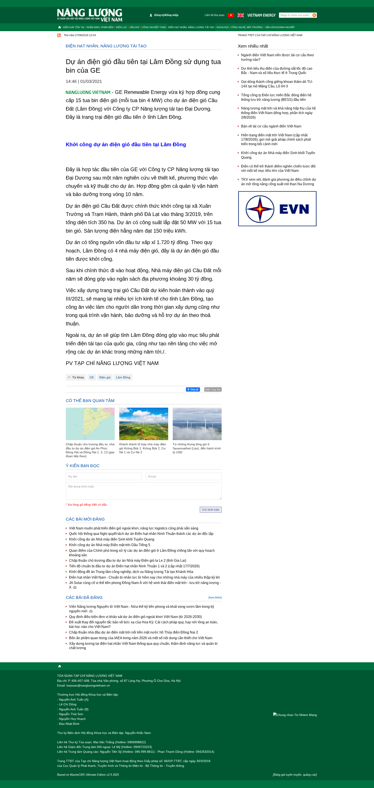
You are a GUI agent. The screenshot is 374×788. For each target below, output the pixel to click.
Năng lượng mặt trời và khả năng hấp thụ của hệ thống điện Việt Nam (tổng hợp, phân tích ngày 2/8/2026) (278, 112)
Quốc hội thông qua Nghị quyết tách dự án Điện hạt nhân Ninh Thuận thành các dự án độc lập (141, 534)
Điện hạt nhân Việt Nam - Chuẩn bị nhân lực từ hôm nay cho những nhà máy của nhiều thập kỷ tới (144, 577)
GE (92, 377)
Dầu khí (134, 27)
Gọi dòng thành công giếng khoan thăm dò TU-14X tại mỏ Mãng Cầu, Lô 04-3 (277, 84)
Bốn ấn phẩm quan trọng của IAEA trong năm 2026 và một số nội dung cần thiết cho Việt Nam (140, 638)
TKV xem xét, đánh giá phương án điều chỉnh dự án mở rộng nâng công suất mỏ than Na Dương (278, 182)
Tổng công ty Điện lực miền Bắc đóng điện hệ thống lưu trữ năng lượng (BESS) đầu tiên (276, 97)
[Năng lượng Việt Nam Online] (89, 15)
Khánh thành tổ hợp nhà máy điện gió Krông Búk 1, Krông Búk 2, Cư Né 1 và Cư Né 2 (142, 448)
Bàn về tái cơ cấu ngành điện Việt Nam (271, 126)
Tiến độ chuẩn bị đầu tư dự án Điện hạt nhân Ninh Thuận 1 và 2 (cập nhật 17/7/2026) (134, 566)
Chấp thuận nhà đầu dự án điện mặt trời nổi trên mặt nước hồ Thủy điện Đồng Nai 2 (133, 632)
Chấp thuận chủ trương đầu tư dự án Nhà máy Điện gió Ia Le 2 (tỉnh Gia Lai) (127, 560)
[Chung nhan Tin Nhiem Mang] (295, 714)
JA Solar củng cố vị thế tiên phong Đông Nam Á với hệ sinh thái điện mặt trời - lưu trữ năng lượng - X (145, 585)
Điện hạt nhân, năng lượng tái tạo (191, 27)
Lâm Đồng (123, 377)
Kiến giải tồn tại (73, 27)
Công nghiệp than (154, 27)
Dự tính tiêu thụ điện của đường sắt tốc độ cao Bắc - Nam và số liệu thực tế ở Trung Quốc (276, 71)
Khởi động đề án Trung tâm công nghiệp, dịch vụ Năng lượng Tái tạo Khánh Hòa (131, 572)
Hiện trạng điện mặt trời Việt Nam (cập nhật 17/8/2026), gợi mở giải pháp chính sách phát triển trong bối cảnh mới (276, 139)
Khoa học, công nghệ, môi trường (240, 27)
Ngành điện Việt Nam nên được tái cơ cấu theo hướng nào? (277, 57)
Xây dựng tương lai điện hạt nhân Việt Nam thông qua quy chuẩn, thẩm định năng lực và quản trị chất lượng (143, 646)
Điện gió (105, 377)
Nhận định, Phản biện (100, 27)
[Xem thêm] (215, 597)
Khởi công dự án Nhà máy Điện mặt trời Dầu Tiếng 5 (109, 545)
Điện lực (121, 27)
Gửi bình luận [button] (210, 509)
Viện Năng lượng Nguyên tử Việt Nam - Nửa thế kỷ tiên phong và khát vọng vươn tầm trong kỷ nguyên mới (141, 609)
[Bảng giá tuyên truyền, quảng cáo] (295, 774)
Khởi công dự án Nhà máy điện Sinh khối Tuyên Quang (111, 539)
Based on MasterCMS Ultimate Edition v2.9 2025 (88, 774)
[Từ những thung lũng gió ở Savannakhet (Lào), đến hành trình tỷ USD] (197, 424)
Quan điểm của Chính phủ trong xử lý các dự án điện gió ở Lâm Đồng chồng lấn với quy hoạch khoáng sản (142, 553)
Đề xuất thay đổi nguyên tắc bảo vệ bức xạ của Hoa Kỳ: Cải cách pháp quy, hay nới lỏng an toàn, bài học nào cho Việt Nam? (143, 624)
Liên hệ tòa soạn (214, 15)
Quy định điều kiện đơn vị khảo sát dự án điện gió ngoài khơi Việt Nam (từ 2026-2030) (135, 617)
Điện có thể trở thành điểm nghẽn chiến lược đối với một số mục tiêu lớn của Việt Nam (278, 168)
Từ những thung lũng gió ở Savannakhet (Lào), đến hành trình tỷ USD (197, 448)
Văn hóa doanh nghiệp (280, 27)
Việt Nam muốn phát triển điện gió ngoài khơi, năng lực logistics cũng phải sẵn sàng (133, 528)
